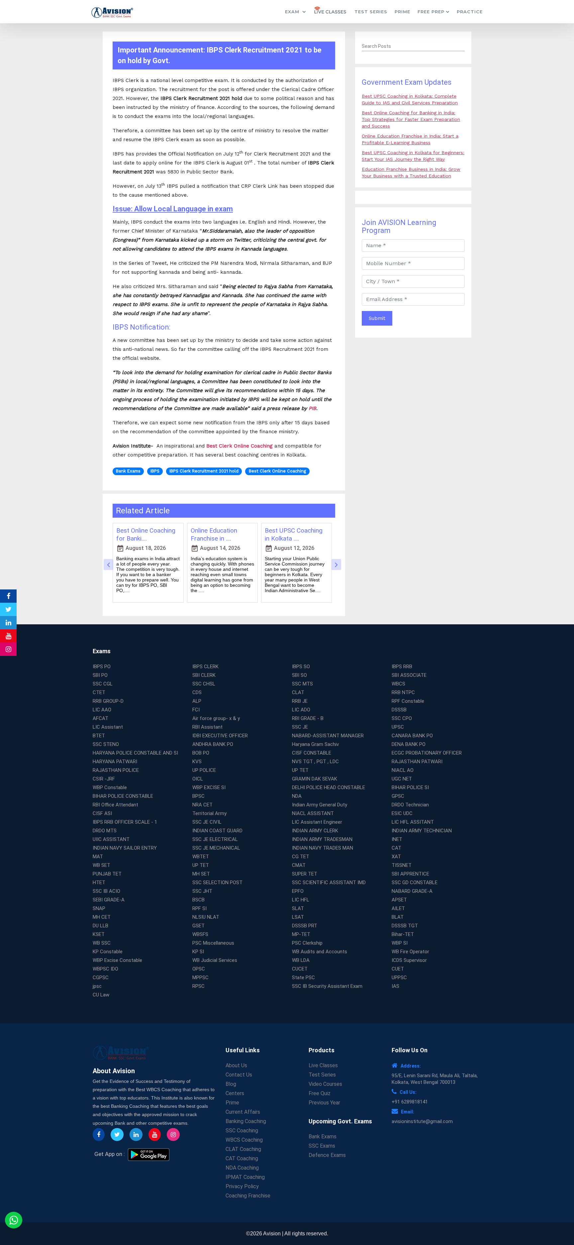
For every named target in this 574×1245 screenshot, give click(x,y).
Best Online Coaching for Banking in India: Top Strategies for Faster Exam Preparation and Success (411, 119)
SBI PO (100, 675)
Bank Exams (322, 1136)
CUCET (300, 969)
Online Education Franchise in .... (214, 534)
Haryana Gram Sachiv (315, 744)
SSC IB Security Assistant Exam (327, 986)
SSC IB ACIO (106, 891)
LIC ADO (301, 710)
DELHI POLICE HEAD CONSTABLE (328, 787)
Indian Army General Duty (319, 805)
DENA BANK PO (409, 744)
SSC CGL (103, 684)
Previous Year (324, 1102)
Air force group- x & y (216, 718)
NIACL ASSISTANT (313, 813)
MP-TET (301, 934)
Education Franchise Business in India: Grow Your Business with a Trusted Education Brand (411, 175)
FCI (196, 710)
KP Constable (108, 952)
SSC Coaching (242, 1130)
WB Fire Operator (410, 952)
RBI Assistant (207, 727)
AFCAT (100, 718)
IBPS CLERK (205, 667)
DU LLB (100, 926)
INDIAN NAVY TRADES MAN (322, 848)
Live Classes (323, 1065)
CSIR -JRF (104, 779)
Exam (293, 11)
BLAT (398, 917)
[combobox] (413, 46)
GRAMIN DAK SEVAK (314, 779)
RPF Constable (408, 701)
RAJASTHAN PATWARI (417, 762)
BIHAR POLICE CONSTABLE (123, 796)
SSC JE (300, 727)
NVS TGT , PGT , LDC (315, 762)
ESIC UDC (402, 813)
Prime (402, 11)
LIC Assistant (108, 727)
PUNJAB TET (107, 874)
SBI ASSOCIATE (409, 675)
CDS (197, 692)
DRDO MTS (105, 831)
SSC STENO (106, 744)
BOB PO (200, 753)
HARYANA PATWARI (115, 762)
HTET (99, 882)
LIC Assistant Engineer (317, 822)
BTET (99, 736)
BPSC (198, 796)
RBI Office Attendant (115, 805)
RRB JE (300, 701)
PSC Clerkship (307, 943)
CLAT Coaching (243, 1149)
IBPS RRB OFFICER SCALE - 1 (125, 822)
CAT (396, 848)
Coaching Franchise (248, 1196)
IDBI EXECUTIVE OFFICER (220, 736)
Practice (470, 11)
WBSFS (200, 934)
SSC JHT (202, 891)
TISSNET (402, 865)
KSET (99, 934)
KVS (197, 762)
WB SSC (102, 943)
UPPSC (399, 978)
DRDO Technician (410, 805)
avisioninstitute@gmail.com (422, 1121)
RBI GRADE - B (308, 718)
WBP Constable (110, 787)
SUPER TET (304, 874)
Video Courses (325, 1084)
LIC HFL (300, 900)
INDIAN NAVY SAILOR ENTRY (125, 848)
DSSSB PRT (304, 926)
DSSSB (399, 710)
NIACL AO (403, 770)
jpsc (97, 986)
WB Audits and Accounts (319, 952)
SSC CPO (402, 718)
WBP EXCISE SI (209, 787)
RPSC (198, 986)
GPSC (398, 796)
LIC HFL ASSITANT (413, 822)
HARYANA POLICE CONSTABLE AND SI (135, 753)
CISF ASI (102, 813)
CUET (398, 969)
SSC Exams (322, 1146)
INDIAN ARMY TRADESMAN (322, 839)
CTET (99, 692)
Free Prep (431, 11)
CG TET (300, 857)
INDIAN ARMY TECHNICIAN (422, 831)
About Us (236, 1065)
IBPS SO (301, 667)
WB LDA (301, 960)
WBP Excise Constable (117, 960)
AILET (398, 908)
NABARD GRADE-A (412, 891)
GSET (198, 926)
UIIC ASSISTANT (111, 839)
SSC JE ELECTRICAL (215, 839)
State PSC (303, 978)
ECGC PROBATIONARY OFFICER (427, 753)
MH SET (201, 874)
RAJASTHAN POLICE (116, 770)
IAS (395, 986)
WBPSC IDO (105, 969)
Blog (231, 1084)
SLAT (298, 908)
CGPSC (101, 978)
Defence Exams (327, 1155)
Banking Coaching (246, 1121)
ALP (196, 701)
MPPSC (200, 978)
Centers (235, 1093)
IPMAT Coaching (245, 1177)
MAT (98, 857)
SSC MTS (302, 684)
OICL (197, 779)
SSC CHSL (203, 684)
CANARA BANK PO (412, 736)
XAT (396, 857)
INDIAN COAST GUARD (217, 831)
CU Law (101, 995)
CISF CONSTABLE (311, 753)
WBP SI (400, 943)
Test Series (370, 11)
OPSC (198, 969)
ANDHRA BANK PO (212, 744)
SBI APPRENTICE (410, 874)
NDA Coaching (242, 1168)
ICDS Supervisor (409, 960)
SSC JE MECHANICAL (216, 848)
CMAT (299, 865)
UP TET (300, 770)
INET (397, 839)
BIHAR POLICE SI (410, 787)
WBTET (200, 857)
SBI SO (299, 675)
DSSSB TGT (405, 926)
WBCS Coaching (244, 1140)
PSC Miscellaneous (213, 943)
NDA (297, 796)
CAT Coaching (242, 1158)
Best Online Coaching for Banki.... (145, 534)
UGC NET (402, 779)
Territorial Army (209, 813)
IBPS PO (102, 667)
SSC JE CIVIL (207, 822)
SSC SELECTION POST (217, 882)
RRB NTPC (403, 692)
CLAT (298, 692)
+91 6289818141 (410, 1102)
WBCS (398, 684)
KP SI (198, 952)
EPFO (298, 891)
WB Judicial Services (214, 960)
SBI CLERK (204, 675)
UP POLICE (204, 770)
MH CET (102, 917)
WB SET (101, 865)
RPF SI (199, 908)
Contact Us (239, 1075)
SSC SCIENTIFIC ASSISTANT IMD (329, 882)
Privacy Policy (242, 1186)
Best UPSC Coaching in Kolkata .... (294, 534)
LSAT (298, 917)
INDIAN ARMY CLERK (315, 831)
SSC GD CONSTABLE (414, 882)
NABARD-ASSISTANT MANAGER (328, 736)
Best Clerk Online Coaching (239, 446)
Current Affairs (243, 1112)
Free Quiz (320, 1093)
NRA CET (202, 805)
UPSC (398, 727)
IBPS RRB (402, 667)
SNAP (99, 908)
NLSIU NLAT (205, 917)
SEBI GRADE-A (109, 900)
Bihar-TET (403, 934)
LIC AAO (102, 710)
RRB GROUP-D (108, 701)
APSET (399, 900)
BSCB (198, 900)
